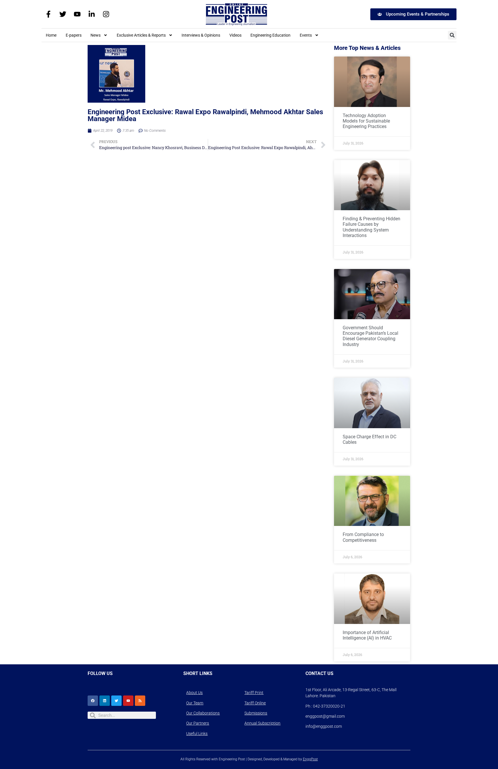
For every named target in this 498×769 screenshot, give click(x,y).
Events (306, 35)
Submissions (255, 713)
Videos (235, 35)
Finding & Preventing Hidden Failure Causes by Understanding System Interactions (371, 227)
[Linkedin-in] (92, 14)
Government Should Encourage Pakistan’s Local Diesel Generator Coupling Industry (370, 336)
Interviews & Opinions (201, 35)
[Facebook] (93, 700)
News (95, 35)
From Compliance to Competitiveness (363, 537)
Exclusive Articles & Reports (141, 35)
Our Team (194, 703)
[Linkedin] (104, 700)
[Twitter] (63, 14)
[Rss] (140, 700)
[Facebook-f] (48, 14)
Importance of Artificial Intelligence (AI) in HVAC (367, 635)
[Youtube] (77, 14)
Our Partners (197, 723)
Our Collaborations (203, 713)
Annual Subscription (262, 723)
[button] (452, 35)
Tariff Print (253, 692)
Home (51, 35)
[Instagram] (106, 14)
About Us (194, 692)
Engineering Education (270, 35)
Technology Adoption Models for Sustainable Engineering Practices (366, 121)
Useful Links (196, 733)
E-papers (74, 35)
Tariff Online (255, 703)
